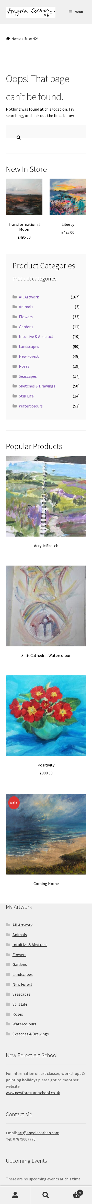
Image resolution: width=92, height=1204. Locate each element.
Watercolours (31, 406)
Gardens (26, 326)
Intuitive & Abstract (36, 336)
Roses (24, 366)
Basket (71, 1191)
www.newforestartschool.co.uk (33, 1092)
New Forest (29, 356)
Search (46, 1195)
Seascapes (28, 376)
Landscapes (29, 346)
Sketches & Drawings (37, 386)
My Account (15, 1195)
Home (16, 38)
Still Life (26, 396)
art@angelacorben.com (38, 1132)
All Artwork (29, 296)
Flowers (26, 316)
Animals (26, 306)
